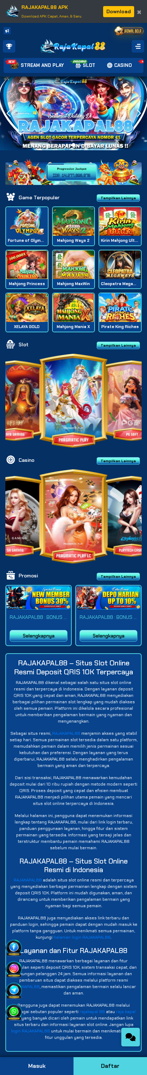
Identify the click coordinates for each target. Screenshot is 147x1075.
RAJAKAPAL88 (66, 733)
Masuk (37, 1066)
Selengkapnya (39, 636)
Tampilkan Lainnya (118, 198)
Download (118, 11)
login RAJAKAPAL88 (30, 1031)
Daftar (110, 1066)
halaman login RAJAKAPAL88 (82, 937)
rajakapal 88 (92, 1012)
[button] (138, 113)
